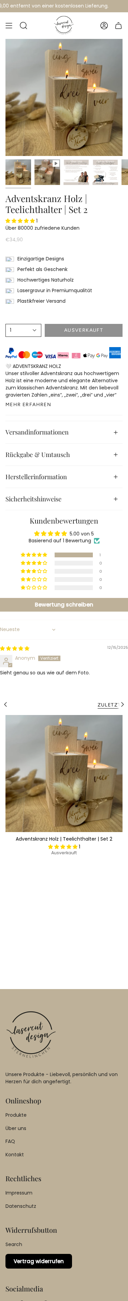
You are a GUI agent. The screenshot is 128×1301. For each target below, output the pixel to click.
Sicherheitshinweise (33, 499)
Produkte (16, 1115)
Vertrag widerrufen (39, 1261)
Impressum (18, 1192)
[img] (14, 648)
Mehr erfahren (28, 405)
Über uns (15, 1128)
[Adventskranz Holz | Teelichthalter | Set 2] (64, 773)
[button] (23, 25)
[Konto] (104, 25)
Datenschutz (20, 1206)
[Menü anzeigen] (9, 25)
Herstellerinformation (36, 476)
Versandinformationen (37, 432)
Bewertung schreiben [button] (64, 605)
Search (13, 1244)
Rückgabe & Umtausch (37, 454)
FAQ (10, 1141)
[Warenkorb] (118, 25)
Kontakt (14, 1154)
